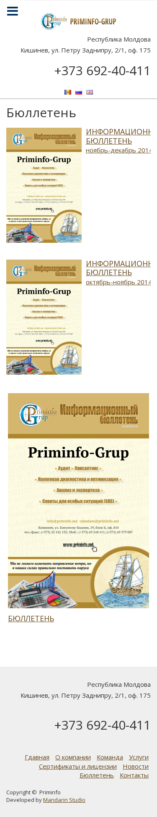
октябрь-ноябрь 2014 (119, 282)
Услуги (139, 757)
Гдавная (37, 757)
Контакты (134, 775)
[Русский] (78, 91)
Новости (136, 766)
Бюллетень (31, 618)
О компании (73, 757)
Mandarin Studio (64, 800)
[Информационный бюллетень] (44, 184)
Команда (110, 757)
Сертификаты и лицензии (78, 766)
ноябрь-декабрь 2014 (119, 150)
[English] (89, 91)
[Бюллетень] (78, 500)
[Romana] (67, 91)
